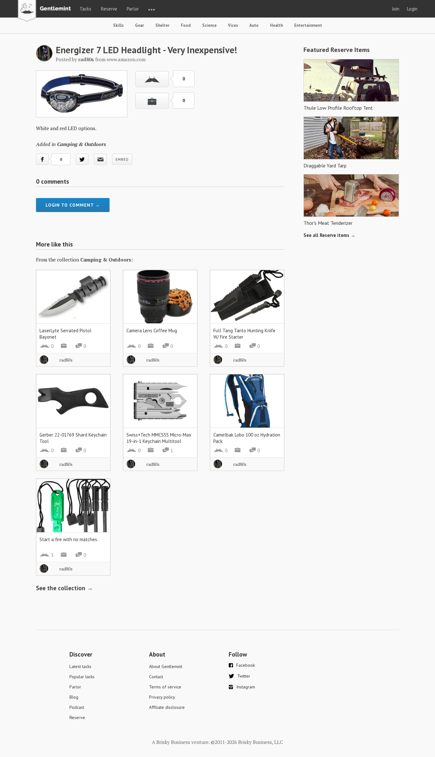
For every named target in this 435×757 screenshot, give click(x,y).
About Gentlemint (165, 666)
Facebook (245, 665)
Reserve (109, 9)
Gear (139, 25)
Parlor (133, 9)
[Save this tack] (152, 101)
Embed (122, 159)
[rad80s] (44, 59)
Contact (156, 677)
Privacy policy (162, 697)
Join (395, 9)
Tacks (85, 9)
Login (412, 9)
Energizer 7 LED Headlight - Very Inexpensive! (146, 50)
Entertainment (308, 25)
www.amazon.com (126, 59)
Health (276, 25)
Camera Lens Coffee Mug (151, 330)
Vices (233, 25)
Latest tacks (80, 666)
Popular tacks (82, 677)
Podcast (76, 707)
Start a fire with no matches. (68, 539)
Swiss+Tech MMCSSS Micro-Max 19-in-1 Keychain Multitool (158, 438)
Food (186, 25)
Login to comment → (73, 205)
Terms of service (165, 687)
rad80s (66, 360)
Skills (118, 25)
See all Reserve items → (329, 235)
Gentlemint (46, 11)
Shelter (162, 25)
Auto (254, 25)
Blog (73, 697)
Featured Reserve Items (336, 50)
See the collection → (64, 588)
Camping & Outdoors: (106, 259)
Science (209, 25)
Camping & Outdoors (81, 144)
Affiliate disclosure (167, 707)
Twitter (243, 676)
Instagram (245, 687)
